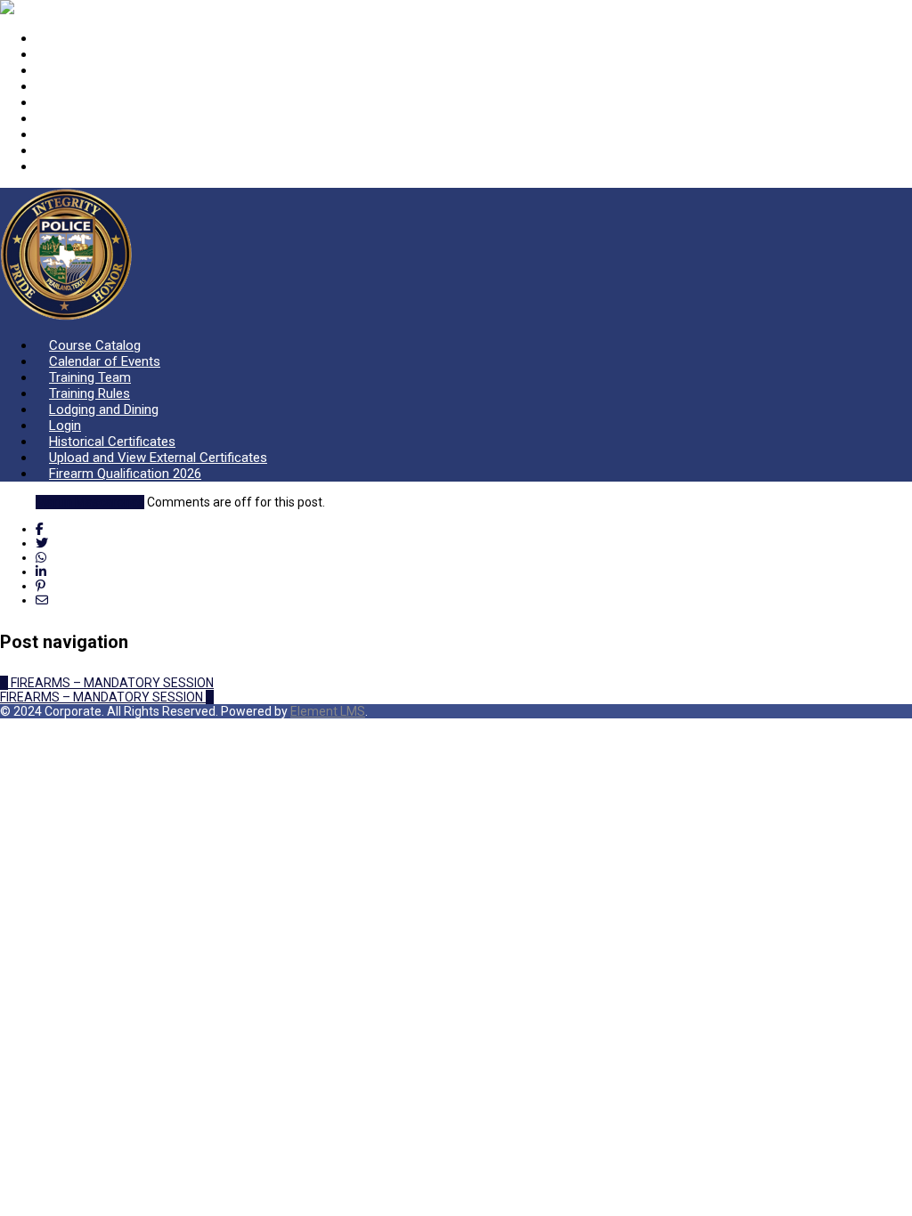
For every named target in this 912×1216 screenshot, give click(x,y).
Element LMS (327, 711)
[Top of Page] (5, 725)
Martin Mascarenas (90, 502)
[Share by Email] (42, 600)
